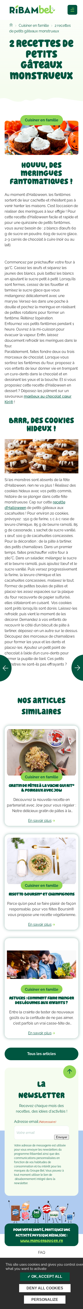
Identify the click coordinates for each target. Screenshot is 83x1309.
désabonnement (25, 1179)
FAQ (41, 1252)
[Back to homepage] (11, 25)
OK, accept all (46, 1276)
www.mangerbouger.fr (41, 1241)
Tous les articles (41, 1054)
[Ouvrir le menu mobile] (72, 10)
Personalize (44, 1300)
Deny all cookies (45, 1288)
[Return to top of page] (69, 1071)
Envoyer (61, 1137)
